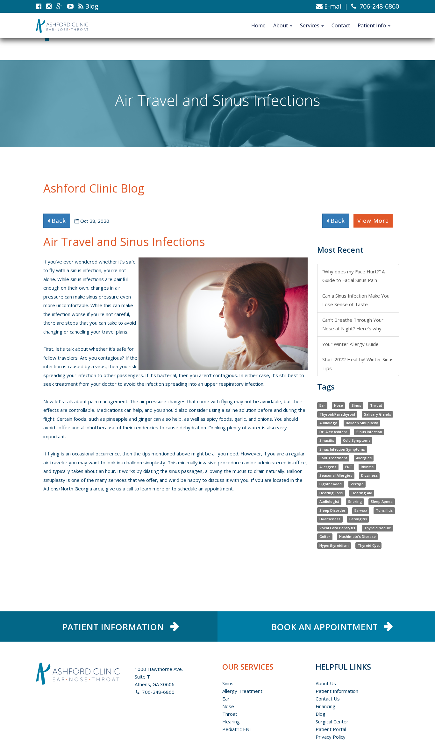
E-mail (333, 6)
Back (58, 220)
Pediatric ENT (237, 729)
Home (258, 25)
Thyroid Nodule (377, 527)
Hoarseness (329, 519)
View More (373, 220)
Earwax (360, 510)
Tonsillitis (384, 510)
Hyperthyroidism (334, 545)
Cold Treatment (333, 457)
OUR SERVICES (248, 666)
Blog (320, 714)
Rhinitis (367, 466)
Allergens (327, 466)
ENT (348, 466)
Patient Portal (331, 729)
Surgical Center (332, 721)
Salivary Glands (377, 414)
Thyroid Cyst (369, 545)
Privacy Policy (331, 737)
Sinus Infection (369, 431)
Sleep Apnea (382, 501)
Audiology (328, 422)
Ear (322, 405)
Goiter (324, 536)
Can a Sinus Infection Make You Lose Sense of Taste (355, 299)
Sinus (356, 405)
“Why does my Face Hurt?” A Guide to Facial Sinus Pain (353, 275)
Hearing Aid (362, 492)
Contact (341, 25)
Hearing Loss (331, 492)
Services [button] (310, 25)
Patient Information (337, 691)
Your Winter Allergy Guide (350, 344)
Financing (325, 706)
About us (326, 683)
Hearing (231, 721)
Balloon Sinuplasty (362, 422)
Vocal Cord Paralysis (337, 527)
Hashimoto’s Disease (357, 536)
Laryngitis (358, 519)
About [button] (281, 25)
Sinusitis (326, 440)
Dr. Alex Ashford (333, 431)
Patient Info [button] (372, 25)
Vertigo (357, 484)
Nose (338, 405)
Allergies (364, 457)
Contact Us (328, 698)
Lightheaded (330, 484)
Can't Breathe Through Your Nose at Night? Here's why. (352, 324)
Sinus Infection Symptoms (342, 449)
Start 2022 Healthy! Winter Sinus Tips (358, 363)
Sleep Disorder (332, 510)
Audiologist (329, 501)
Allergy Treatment (242, 691)
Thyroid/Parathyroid (337, 414)
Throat (376, 405)
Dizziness (369, 475)
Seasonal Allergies (335, 475)
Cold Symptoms (356, 440)
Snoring (355, 501)
